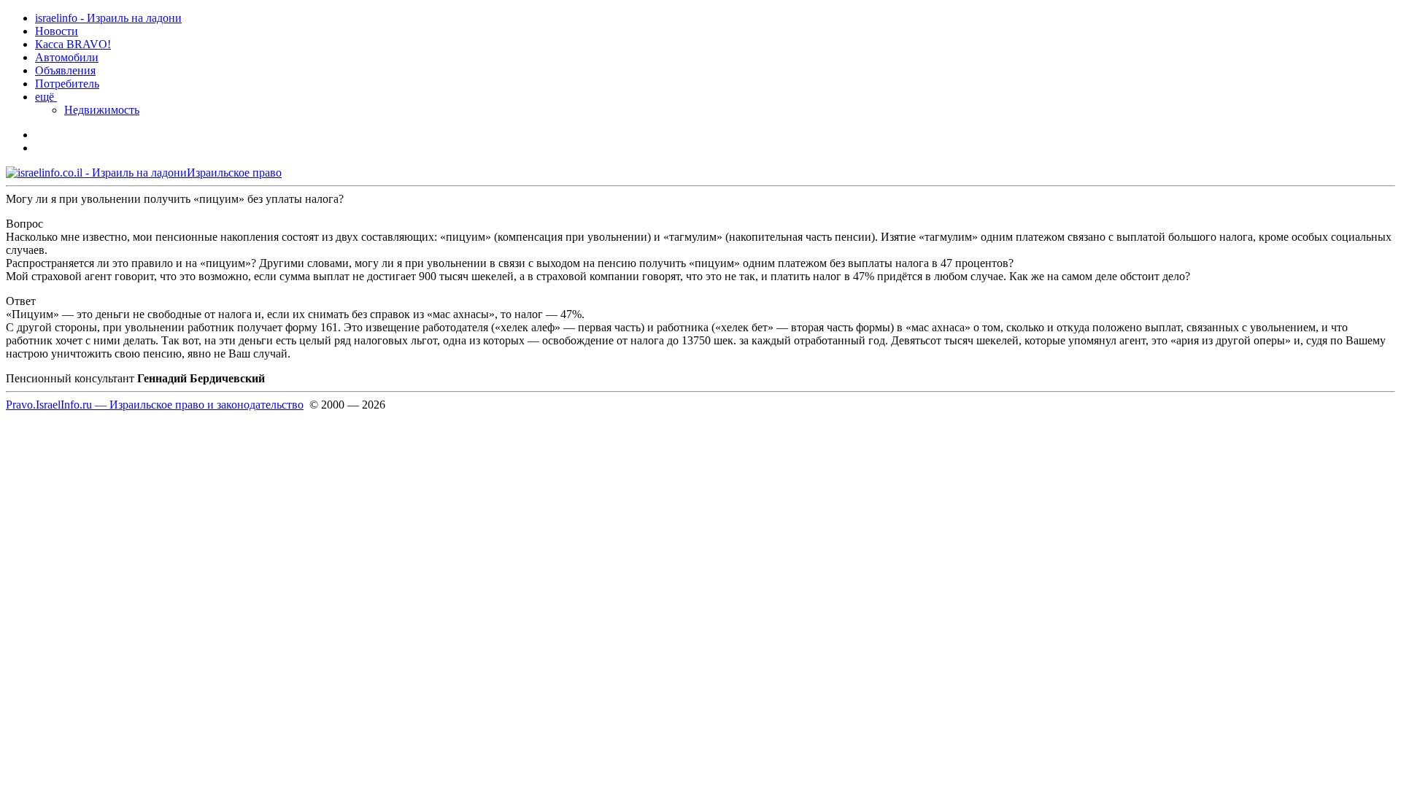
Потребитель (67, 83)
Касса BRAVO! (73, 44)
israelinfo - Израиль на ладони (108, 18)
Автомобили (67, 57)
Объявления (65, 70)
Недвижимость (101, 110)
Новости (56, 31)
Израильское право (234, 172)
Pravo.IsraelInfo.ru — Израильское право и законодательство (155, 404)
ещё (46, 96)
